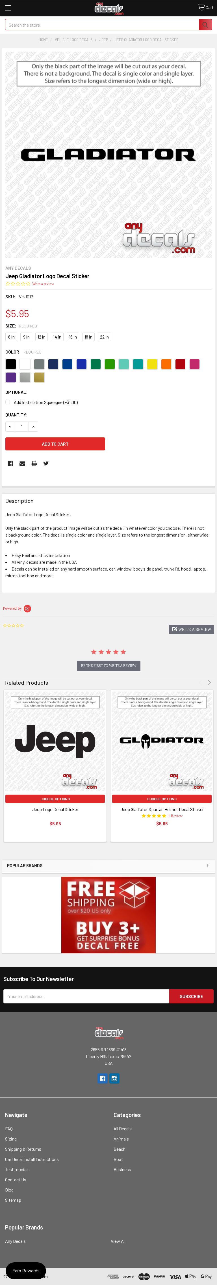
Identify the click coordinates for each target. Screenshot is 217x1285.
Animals (121, 1138)
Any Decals (15, 1241)
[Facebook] (10, 463)
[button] (191, 629)
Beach (119, 1149)
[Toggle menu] (8, 8)
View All (118, 1241)
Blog (9, 1189)
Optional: (16, 392)
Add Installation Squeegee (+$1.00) (46, 402)
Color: (23, 351)
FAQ (9, 1128)
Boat (118, 1159)
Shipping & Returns (23, 1149)
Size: (21, 325)
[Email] (22, 463)
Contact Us (15, 1179)
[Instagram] (114, 1078)
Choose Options (55, 799)
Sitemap (13, 1200)
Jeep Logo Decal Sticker (55, 809)
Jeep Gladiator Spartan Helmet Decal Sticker (162, 809)
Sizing (11, 1138)
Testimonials (17, 1169)
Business (122, 1169)
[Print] (34, 463)
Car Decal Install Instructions (32, 1159)
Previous (201, 682)
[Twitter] (46, 463)
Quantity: (16, 414)
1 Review (175, 816)
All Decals (123, 1128)
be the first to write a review (108, 666)
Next (208, 682)
